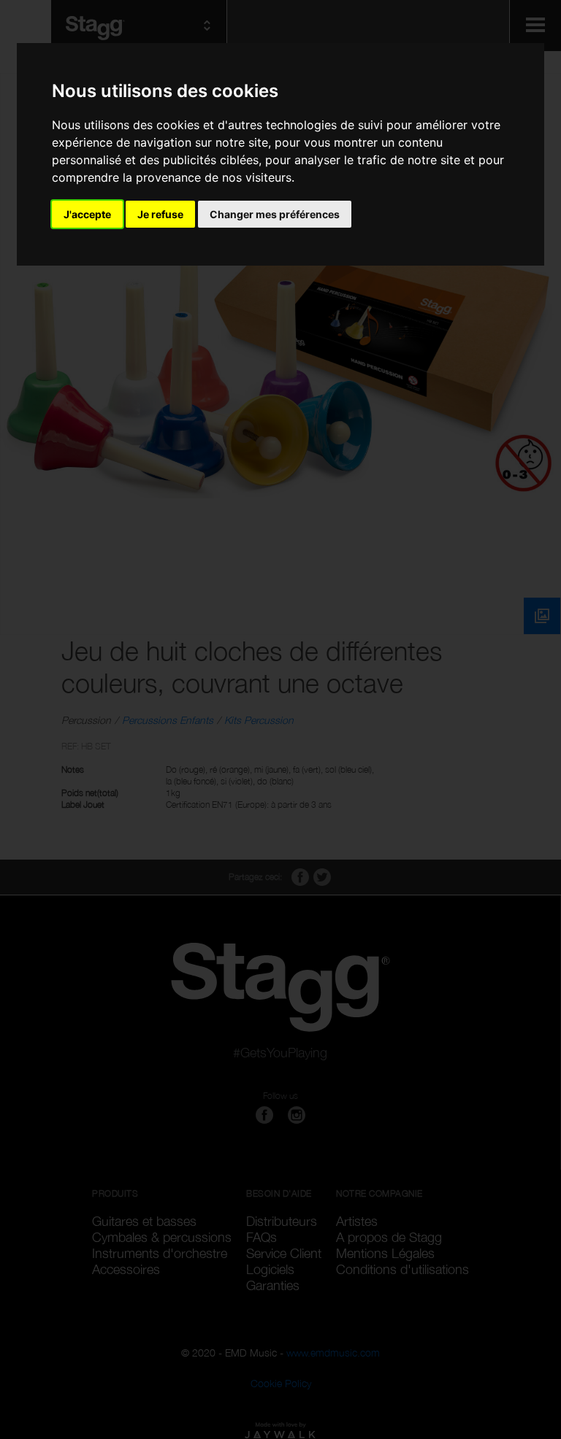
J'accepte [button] (87, 214)
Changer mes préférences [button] (275, 214)
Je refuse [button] (160, 214)
